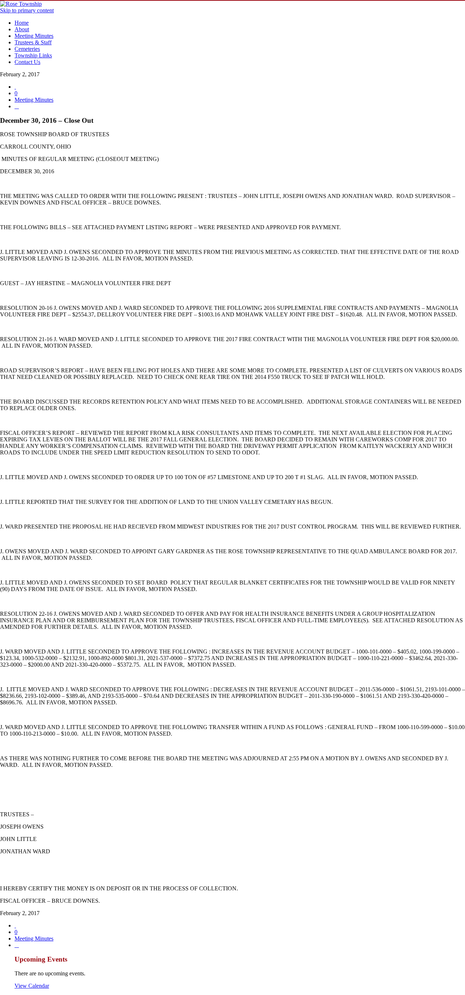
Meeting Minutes (34, 36)
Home (22, 23)
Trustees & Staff (33, 42)
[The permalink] (15, 87)
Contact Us (27, 62)
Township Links (33, 55)
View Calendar (32, 986)
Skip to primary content (27, 10)
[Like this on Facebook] (17, 106)
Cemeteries (27, 49)
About (22, 29)
